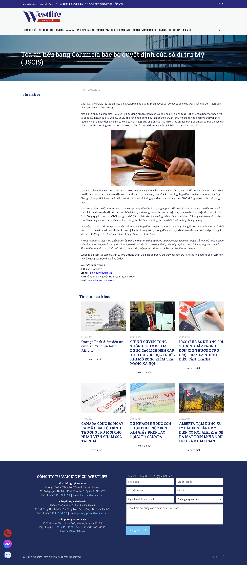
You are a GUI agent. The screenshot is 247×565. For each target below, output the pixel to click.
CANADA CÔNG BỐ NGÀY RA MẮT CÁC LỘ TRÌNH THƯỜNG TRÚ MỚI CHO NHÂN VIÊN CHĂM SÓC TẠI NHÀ (102, 432)
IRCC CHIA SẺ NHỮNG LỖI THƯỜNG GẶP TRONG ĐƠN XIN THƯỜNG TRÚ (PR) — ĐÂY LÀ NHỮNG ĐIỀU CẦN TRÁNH (201, 350)
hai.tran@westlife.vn (106, 4)
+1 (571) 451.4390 (63, 527)
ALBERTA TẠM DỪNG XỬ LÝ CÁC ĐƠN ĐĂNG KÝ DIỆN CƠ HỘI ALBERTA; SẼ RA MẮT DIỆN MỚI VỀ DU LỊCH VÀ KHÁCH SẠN (201, 432)
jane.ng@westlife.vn (100, 272)
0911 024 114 (73, 4)
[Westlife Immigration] (42, 16)
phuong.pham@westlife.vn (92, 513)
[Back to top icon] (222, 555)
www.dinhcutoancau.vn (101, 280)
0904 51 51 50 (58, 513)
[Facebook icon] (219, 3)
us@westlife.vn (76, 531)
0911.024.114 (62, 495)
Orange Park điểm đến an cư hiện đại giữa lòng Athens (102, 346)
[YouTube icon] (222, 3)
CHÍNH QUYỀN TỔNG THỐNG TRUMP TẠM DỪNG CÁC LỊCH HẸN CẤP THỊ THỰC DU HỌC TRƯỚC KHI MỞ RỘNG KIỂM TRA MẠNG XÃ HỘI (152, 352)
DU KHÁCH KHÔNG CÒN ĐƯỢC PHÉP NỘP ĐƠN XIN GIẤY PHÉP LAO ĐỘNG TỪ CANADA (150, 430)
